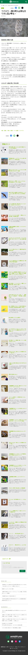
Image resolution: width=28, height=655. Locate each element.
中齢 (8, 130)
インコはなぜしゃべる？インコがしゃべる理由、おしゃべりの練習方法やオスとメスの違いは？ (17, 330)
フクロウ (21, 130)
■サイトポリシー (11, 646)
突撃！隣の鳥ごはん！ (13, 374)
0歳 (2, 130)
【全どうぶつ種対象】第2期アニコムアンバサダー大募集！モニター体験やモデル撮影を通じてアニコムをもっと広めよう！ (18, 273)
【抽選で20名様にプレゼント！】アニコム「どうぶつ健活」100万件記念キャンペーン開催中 (14, 592)
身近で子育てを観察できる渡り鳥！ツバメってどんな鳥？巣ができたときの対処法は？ (17, 193)
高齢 (12, 130)
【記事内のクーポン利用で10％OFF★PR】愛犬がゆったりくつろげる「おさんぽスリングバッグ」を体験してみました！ (14, 585)
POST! (22, 570)
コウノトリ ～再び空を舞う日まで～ (16, 533)
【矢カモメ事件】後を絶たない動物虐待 (17, 488)
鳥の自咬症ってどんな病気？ (15, 317)
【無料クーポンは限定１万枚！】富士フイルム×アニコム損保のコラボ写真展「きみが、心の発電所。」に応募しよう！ (14, 615)
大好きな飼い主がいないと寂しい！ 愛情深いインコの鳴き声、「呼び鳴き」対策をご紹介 (17, 296)
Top (1, 5)
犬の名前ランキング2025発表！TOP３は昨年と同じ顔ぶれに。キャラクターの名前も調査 (12, 624)
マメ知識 (16, 130)
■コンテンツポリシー (20, 646)
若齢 (5, 130)
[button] (26, 2)
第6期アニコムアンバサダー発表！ (8, 588)
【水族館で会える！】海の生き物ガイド (9, 596)
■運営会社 (3, 646)
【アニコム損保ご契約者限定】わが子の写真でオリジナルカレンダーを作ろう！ (14, 611)
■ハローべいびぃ (14, 648)
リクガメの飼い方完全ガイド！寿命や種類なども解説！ (11, 627)
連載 (3, 5)
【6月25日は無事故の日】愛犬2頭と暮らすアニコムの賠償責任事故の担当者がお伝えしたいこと (14, 599)
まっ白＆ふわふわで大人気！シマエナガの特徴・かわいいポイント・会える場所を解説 (17, 239)
